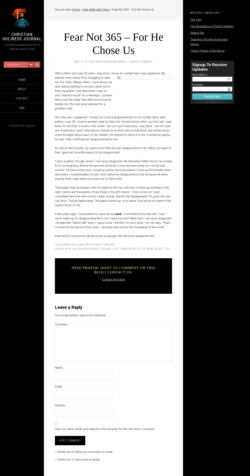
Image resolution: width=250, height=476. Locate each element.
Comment (61, 324)
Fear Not (109, 244)
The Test (195, 19)
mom (150, 248)
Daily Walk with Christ (87, 244)
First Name (197, 85)
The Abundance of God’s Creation (211, 26)
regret (159, 248)
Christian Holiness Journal (22, 36)
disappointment (89, 248)
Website (60, 405)
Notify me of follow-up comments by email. (85, 452)
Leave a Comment (141, 61)
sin (167, 248)
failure (106, 248)
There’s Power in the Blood (207, 51)
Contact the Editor (113, 279)
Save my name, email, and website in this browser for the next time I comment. (105, 429)
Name (59, 367)
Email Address (200, 74)
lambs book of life (133, 248)
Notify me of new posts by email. (79, 459)
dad (74, 248)
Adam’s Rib (197, 33)
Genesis (30, 125)
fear (115, 248)
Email (58, 386)
